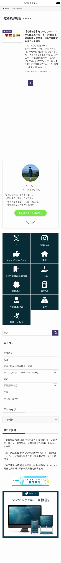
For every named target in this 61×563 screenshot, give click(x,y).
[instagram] (33, 223)
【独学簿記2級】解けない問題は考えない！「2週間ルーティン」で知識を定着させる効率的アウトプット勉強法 (30, 455)
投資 (6, 392)
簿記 (6, 379)
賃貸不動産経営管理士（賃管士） (20, 366)
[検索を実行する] (55, 333)
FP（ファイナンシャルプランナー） (21, 372)
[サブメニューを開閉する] (55, 373)
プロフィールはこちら (32, 213)
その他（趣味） (11, 398)
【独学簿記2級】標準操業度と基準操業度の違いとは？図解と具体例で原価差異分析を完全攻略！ (30, 467)
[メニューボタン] (3, 3)
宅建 (6, 359)
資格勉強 (8, 353)
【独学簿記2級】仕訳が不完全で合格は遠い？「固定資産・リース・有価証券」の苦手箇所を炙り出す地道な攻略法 (30, 443)
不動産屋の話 (10, 385)
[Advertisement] (30, 125)
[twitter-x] (28, 223)
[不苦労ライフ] (31, 3)
